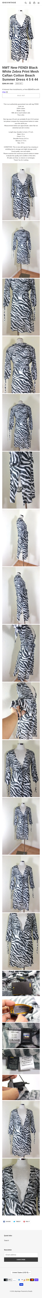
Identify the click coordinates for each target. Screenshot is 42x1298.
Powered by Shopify (26, 1291)
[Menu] (38, 3)
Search (6, 1240)
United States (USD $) (20, 1272)
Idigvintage (9, 3)
